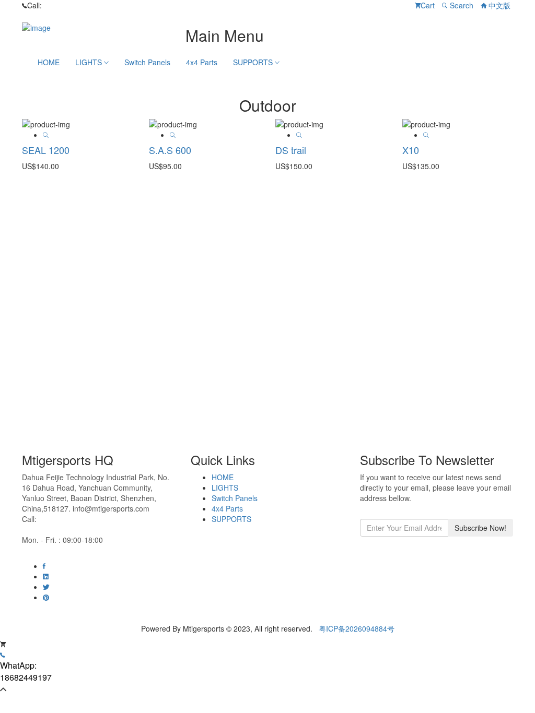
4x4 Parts (201, 62)
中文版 (498, 5)
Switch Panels (147, 62)
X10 (410, 150)
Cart (428, 5)
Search (460, 5)
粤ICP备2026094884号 (356, 628)
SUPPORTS (254, 62)
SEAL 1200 (45, 150)
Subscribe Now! (480, 527)
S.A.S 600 (170, 150)
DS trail (290, 150)
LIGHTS (89, 62)
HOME (49, 62)
